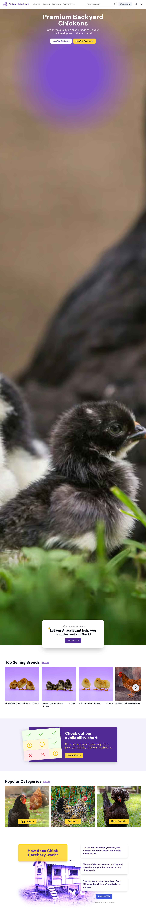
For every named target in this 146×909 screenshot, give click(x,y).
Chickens (36, 4)
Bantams (46, 4)
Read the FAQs (104, 896)
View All (45, 662)
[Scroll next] (135, 687)
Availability (126, 4)
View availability (74, 755)
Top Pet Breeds (69, 4)
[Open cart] (141, 4)
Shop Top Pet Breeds (84, 41)
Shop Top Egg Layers (61, 41)
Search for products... (94, 4)
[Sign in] (136, 4)
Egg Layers (56, 4)
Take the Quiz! (73, 640)
